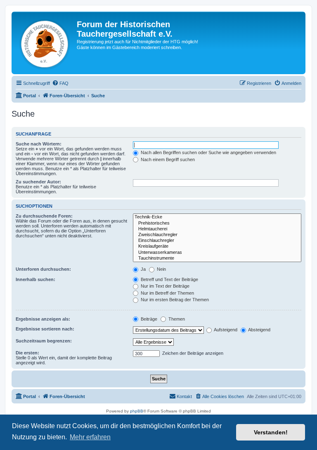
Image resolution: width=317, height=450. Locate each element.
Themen (176, 318)
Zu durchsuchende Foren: (44, 215)
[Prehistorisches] (217, 223)
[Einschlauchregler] (217, 241)
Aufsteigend (225, 329)
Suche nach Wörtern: (39, 143)
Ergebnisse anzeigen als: (43, 318)
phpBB (136, 411)
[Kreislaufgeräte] (217, 246)
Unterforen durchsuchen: (43, 269)
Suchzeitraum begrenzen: (44, 340)
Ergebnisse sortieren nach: (45, 328)
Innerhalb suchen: (35, 279)
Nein (161, 269)
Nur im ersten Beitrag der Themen (174, 299)
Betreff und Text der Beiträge (169, 279)
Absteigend (258, 329)
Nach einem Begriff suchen (167, 159)
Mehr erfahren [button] (90, 437)
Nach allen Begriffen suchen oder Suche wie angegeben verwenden (208, 152)
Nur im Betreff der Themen (167, 293)
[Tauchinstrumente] (217, 258)
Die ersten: (27, 352)
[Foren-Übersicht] (45, 43)
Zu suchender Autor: (38, 181)
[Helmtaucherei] (217, 229)
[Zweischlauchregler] (217, 235)
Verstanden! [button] (271, 432)
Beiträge (148, 318)
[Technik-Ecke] (217, 217)
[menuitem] (60, 83)
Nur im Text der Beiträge (164, 286)
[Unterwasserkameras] (217, 252)
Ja (143, 269)
